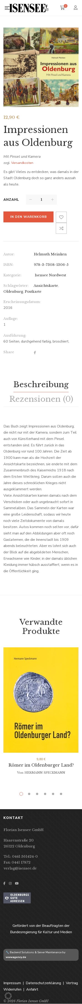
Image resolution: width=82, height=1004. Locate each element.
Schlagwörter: (15, 285)
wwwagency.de (16, 957)
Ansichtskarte (46, 285)
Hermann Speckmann (45, 773)
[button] (71, 35)
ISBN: (8, 264)
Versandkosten (22, 162)
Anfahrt (32, 989)
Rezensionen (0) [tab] (41, 399)
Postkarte (33, 291)
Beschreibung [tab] (41, 384)
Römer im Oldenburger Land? (41, 765)
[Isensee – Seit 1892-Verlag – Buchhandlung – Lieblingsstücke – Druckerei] (27, 8)
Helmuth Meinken (50, 254)
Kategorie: (12, 275)
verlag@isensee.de (20, 868)
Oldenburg (13, 291)
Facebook (47, 6)
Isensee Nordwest (50, 275)
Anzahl (11, 199)
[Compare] (61, 228)
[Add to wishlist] (61, 217)
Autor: (9, 254)
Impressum (12, 983)
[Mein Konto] (76, 8)
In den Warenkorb (28, 217)
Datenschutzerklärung (43, 983)
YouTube (17, 883)
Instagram (47, 9)
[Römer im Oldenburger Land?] (41, 700)
